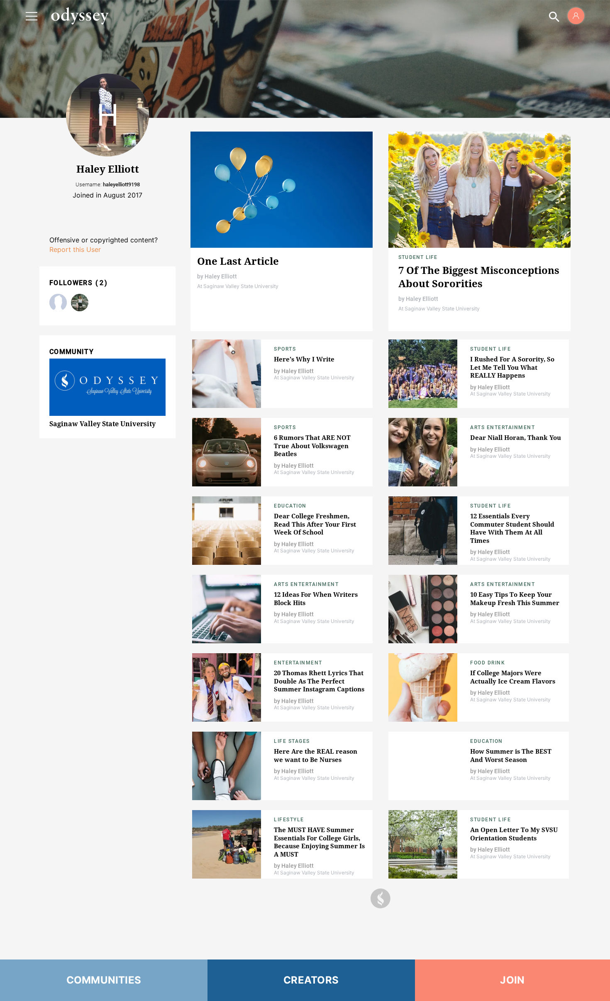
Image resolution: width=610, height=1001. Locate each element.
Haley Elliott (221, 276)
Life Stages (292, 741)
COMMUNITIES (104, 980)
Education (290, 506)
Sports (285, 349)
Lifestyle (289, 820)
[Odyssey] (80, 15)
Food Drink (487, 663)
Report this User (75, 249)
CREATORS (311, 980)
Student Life (417, 257)
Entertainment (298, 663)
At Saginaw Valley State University (237, 286)
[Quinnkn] (58, 302)
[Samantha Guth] (79, 302)
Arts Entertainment (502, 427)
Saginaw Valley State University (102, 423)
